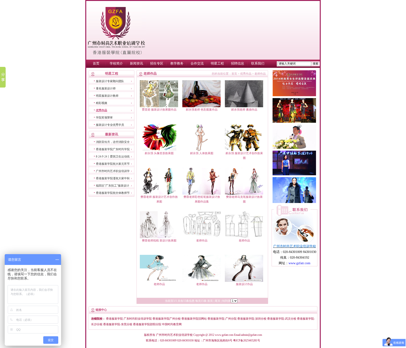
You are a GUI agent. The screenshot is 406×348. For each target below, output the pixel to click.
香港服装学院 (114, 318)
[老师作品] (201, 237)
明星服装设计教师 (107, 95)
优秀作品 (101, 110)
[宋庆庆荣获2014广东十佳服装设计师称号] (294, 174)
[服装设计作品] (244, 281)
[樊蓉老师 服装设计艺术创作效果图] (159, 193)
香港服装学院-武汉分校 (281, 318)
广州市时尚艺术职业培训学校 (174, 335)
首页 (96, 63)
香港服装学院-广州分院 (222, 318)
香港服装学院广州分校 (166, 318)
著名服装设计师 (106, 88)
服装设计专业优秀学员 (110, 124)
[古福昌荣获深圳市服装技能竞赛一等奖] (294, 121)
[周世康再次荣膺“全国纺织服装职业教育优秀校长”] (294, 147)
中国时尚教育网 (172, 324)
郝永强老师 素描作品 (244, 109)
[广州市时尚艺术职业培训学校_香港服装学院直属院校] (116, 58)
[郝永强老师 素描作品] (244, 106)
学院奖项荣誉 (104, 117)
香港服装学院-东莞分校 (117, 324)
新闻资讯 (136, 63)
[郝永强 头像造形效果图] (159, 150)
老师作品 (201, 240)
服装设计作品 (244, 284)
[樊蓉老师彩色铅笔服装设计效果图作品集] (201, 193)
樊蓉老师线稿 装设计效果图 (159, 240)
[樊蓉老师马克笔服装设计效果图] (244, 193)
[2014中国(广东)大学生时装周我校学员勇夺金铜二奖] (294, 202)
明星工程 (217, 63)
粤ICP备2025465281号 (246, 340)
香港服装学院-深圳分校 (251, 318)
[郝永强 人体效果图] (201, 150)
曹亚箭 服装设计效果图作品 (159, 109)
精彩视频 (101, 103)
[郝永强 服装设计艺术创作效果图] (244, 150)
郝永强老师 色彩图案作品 (202, 109)
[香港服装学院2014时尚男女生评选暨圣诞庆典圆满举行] (294, 95)
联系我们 (257, 63)
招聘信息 (237, 63)
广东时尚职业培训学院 (138, 318)
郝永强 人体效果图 (201, 153)
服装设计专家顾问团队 (110, 81)
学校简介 (116, 63)
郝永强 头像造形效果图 (159, 153)
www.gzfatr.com (224, 335)
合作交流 (197, 63)
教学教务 (176, 63)
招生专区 (156, 63)
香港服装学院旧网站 (194, 318)
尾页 (217, 300)
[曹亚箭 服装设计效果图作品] (159, 106)
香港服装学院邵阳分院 (147, 324)
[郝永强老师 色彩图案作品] (201, 106)
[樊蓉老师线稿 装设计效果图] (159, 237)
